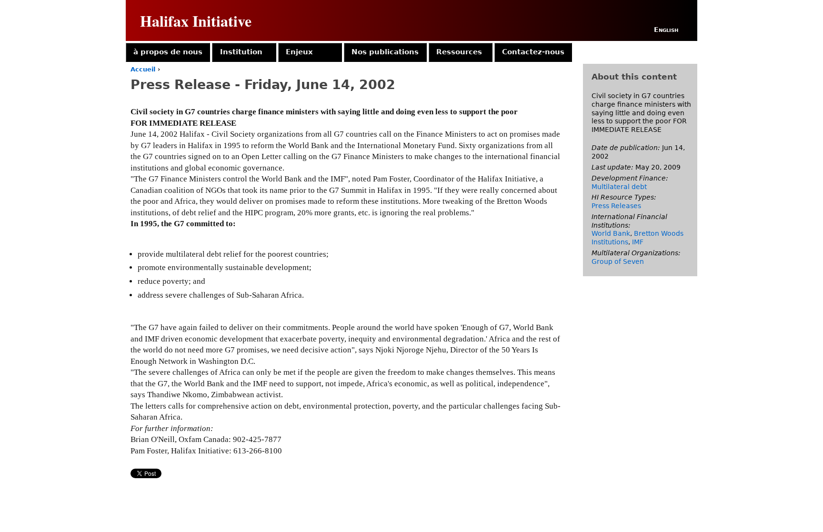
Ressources (459, 52)
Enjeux (299, 52)
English (666, 29)
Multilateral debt (619, 187)
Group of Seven (618, 261)
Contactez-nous (533, 52)
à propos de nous (167, 52)
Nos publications (385, 52)
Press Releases (616, 206)
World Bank (611, 233)
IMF (637, 242)
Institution (241, 52)
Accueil (142, 69)
